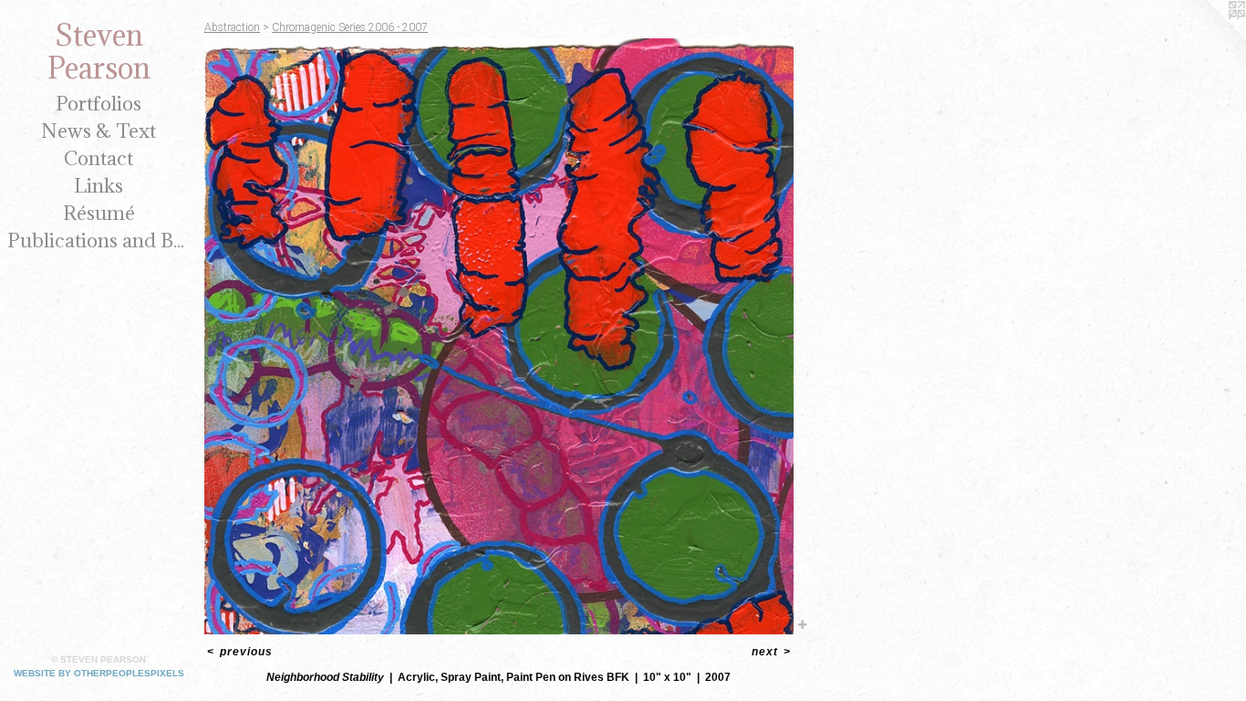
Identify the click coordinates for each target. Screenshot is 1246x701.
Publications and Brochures (98, 240)
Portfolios (98, 103)
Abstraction (232, 27)
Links (98, 185)
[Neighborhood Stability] (499, 336)
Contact (98, 158)
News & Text (98, 131)
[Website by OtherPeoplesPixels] (1209, 36)
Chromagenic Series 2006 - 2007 (350, 27)
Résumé (99, 213)
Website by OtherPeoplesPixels (99, 673)
